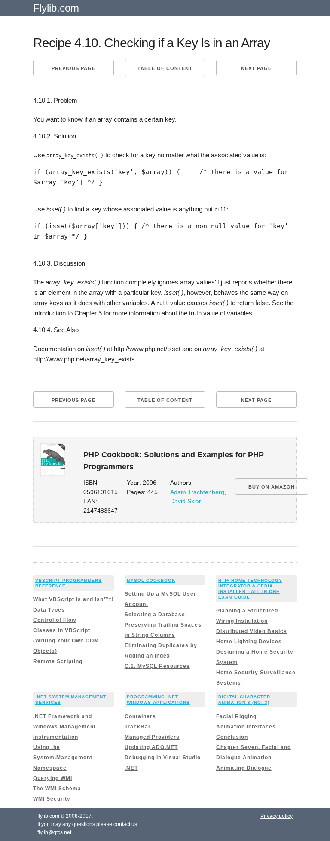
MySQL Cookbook (151, 580)
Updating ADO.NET (151, 747)
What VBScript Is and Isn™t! (73, 599)
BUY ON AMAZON (271, 486)
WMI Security (51, 799)
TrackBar (138, 727)
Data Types (49, 610)
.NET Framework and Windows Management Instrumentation (64, 726)
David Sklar (185, 501)
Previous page (73, 68)
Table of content (165, 68)
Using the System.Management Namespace (62, 757)
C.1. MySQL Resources (157, 666)
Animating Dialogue (244, 768)
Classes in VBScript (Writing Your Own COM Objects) (66, 640)
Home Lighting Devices (249, 642)
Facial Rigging (236, 716)
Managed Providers (152, 737)
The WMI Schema (57, 789)
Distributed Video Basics (251, 631)
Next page (256, 68)
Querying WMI (52, 778)
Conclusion (232, 737)
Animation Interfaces (246, 727)
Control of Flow (54, 620)
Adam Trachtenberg (197, 492)
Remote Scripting (57, 661)
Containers (140, 716)
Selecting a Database (155, 615)
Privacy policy (276, 816)
